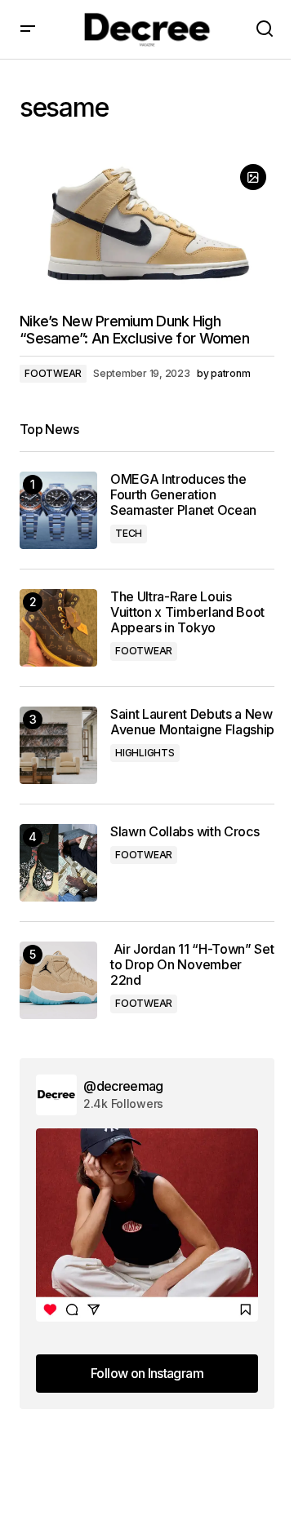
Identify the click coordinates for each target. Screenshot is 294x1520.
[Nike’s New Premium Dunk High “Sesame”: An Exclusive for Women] (147, 227)
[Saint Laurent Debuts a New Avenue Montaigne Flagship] (58, 745)
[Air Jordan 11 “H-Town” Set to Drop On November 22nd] (58, 980)
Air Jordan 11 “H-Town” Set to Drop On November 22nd (192, 965)
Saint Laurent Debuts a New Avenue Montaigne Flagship (192, 722)
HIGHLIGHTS (145, 753)
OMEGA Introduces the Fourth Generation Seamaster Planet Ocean (183, 495)
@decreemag (123, 1086)
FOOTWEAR (53, 373)
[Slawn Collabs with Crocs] (58, 863)
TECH (128, 533)
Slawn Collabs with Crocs (184, 832)
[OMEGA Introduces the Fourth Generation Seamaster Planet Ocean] (58, 510)
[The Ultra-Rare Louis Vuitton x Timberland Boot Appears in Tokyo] (58, 628)
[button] (27, 29)
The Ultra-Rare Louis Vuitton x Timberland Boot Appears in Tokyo (187, 612)
